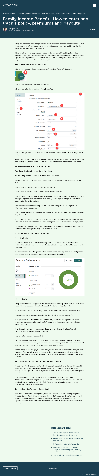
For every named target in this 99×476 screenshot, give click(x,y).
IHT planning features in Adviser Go (66, 444)
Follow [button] (92, 29)
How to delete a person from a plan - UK (67, 455)
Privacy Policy (53, 468)
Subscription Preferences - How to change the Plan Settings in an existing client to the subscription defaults (67, 449)
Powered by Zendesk (91, 474)
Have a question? (9, 14)
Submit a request (10, 468)
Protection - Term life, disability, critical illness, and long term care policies (59, 14)
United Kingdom (24, 14)
